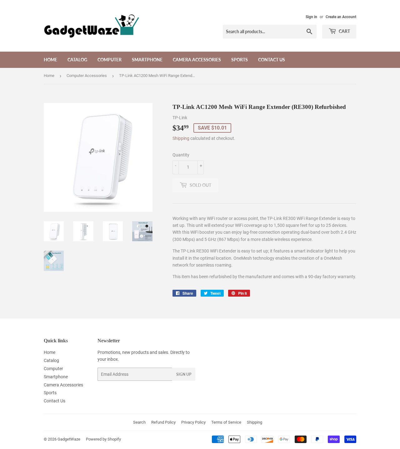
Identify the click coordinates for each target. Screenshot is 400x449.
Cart (344, 31)
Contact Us (271, 59)
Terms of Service (226, 422)
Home (50, 59)
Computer (110, 59)
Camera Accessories (197, 59)
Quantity (180, 154)
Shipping (180, 138)
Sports (239, 59)
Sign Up (183, 374)
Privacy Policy (193, 422)
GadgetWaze (69, 439)
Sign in (311, 17)
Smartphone (147, 59)
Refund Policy (163, 422)
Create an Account (341, 17)
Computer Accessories (87, 75)
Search (139, 422)
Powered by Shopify (103, 439)
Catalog (77, 59)
